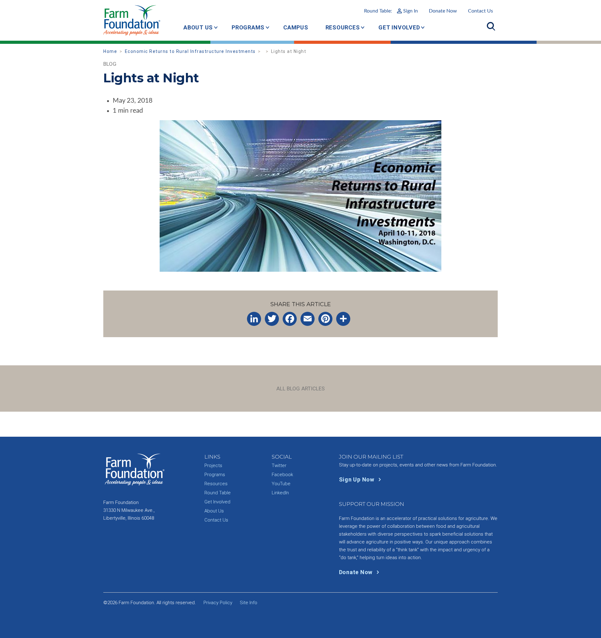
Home (110, 51)
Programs (248, 27)
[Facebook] (290, 319)
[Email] (307, 319)
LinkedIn (280, 493)
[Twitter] (272, 319)
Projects (213, 465)
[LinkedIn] (254, 319)
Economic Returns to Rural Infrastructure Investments (190, 51)
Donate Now (443, 10)
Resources (343, 27)
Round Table (217, 493)
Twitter (279, 465)
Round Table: (391, 10)
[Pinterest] (325, 319)
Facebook (282, 474)
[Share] (343, 319)
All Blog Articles (300, 388)
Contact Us (480, 10)
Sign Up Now (357, 479)
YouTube (281, 483)
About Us (198, 27)
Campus (295, 27)
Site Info (248, 602)
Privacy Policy (217, 602)
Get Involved (399, 27)
